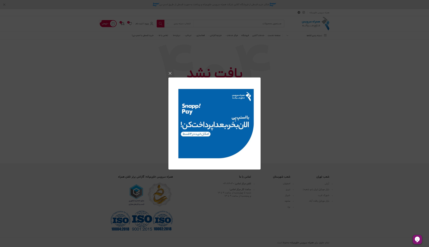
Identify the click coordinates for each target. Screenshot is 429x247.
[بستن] (170, 73)
